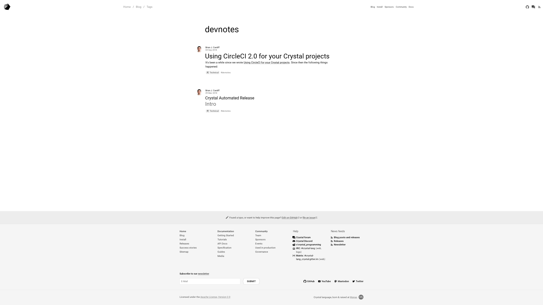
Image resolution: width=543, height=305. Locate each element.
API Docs (222, 243)
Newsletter (340, 244)
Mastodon (343, 281)
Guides (221, 251)
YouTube (326, 281)
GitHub (311, 281)
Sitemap (184, 251)
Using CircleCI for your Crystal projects (267, 62)
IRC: (305, 248)
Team (258, 235)
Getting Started (225, 235)
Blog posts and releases (347, 237)
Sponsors (389, 7)
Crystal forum (303, 237)
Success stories (188, 247)
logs (298, 251)
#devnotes (226, 72)
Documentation (225, 231)
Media (220, 256)
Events (258, 243)
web (318, 248)
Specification (224, 247)
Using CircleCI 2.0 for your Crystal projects (267, 56)
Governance (261, 251)
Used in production (265, 247)
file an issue (309, 217)
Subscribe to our (194, 273)
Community (401, 7)
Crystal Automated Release (229, 98)
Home (127, 6)
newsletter (203, 273)
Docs (411, 7)
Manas (353, 297)
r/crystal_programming (308, 244)
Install (380, 7)
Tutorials (222, 239)
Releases (184, 243)
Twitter (359, 281)
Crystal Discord (304, 241)
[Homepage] (7, 7)
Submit (251, 281)
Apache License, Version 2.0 (215, 297)
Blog (138, 6)
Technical (214, 72)
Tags (149, 6)
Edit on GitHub (289, 217)
